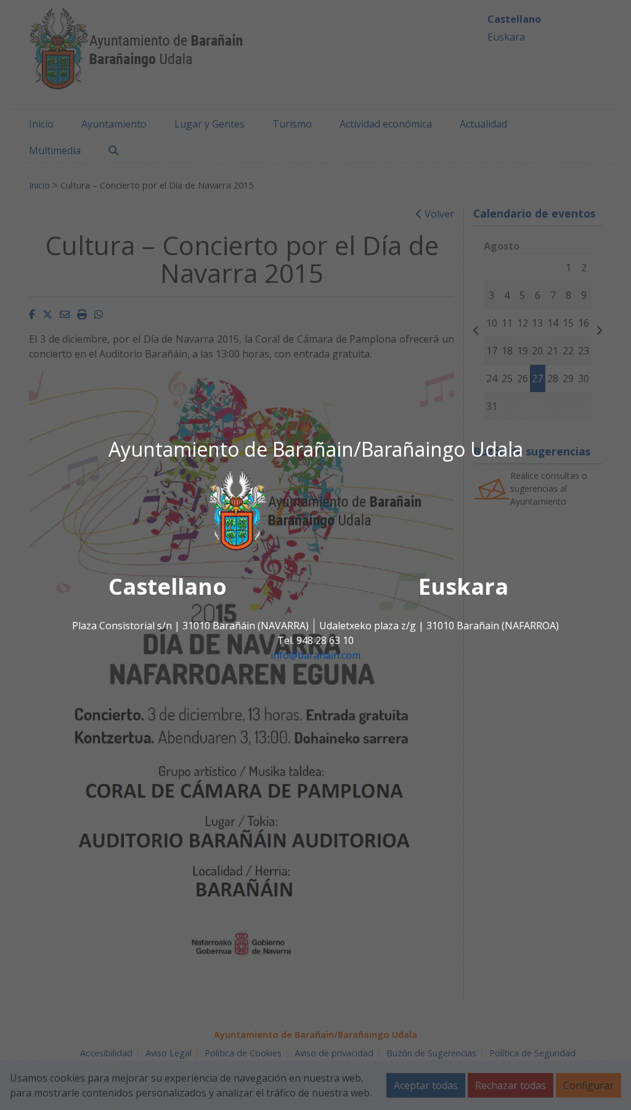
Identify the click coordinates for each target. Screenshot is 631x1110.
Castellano (167, 586)
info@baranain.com (315, 655)
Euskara (463, 586)
